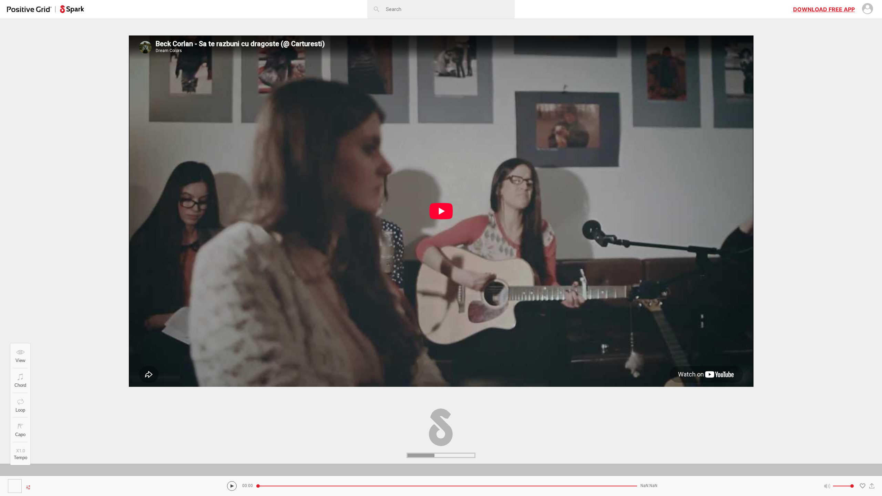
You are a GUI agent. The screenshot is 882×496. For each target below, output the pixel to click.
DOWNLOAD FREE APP (824, 9)
